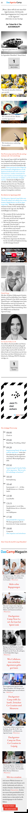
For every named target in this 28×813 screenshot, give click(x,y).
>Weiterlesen (14, 580)
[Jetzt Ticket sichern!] (14, 401)
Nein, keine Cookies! (10, 809)
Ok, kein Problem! (9, 806)
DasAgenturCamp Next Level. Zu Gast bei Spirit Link (14, 620)
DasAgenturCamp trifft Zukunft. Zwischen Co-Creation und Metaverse (14, 702)
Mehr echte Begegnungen (14, 585)
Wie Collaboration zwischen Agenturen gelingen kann (14, 663)
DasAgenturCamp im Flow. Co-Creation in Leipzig (14, 741)
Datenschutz (14, 790)
